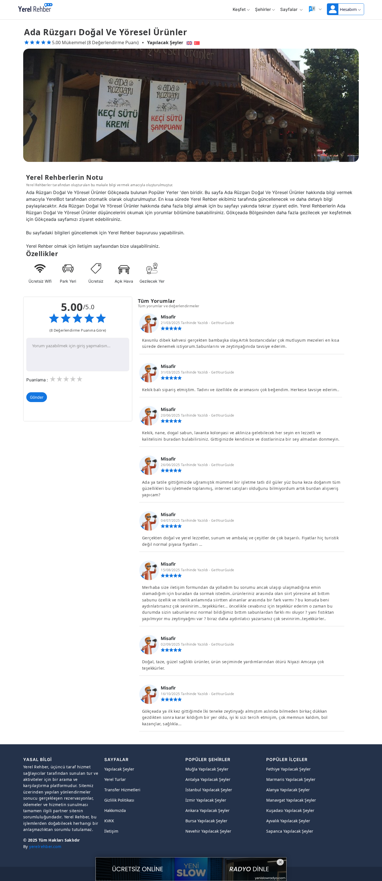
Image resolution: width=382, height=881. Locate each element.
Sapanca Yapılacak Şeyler (289, 831)
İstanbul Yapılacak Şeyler (208, 789)
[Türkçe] (197, 42)
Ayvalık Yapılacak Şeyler (288, 820)
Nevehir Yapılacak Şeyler (208, 831)
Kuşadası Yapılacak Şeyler (290, 810)
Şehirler (263, 9)
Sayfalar (289, 9)
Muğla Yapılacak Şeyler (206, 769)
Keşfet (239, 9)
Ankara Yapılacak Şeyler (207, 810)
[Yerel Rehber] (35, 7)
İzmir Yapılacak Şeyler (205, 800)
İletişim (111, 831)
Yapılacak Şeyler (165, 42)
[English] (189, 42)
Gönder (36, 397)
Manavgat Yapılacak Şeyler (291, 800)
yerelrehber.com (45, 846)
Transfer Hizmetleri (122, 789)
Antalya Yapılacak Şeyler (207, 779)
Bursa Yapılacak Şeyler (206, 820)
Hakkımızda (115, 810)
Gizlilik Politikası (119, 800)
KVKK (109, 820)
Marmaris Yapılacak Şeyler (290, 779)
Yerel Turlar (115, 779)
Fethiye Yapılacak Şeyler (288, 769)
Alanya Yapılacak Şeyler (288, 789)
